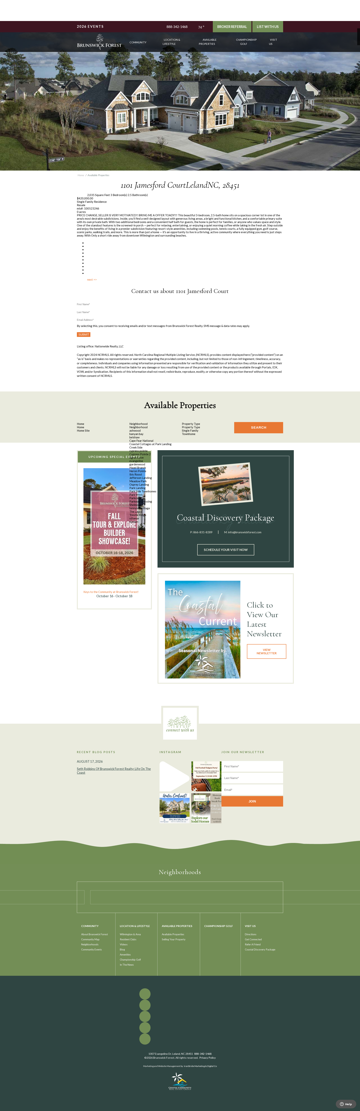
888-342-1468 (177, 27)
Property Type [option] (191, 427)
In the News (127, 964)
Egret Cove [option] (136, 457)
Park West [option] (135, 494)
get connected (253, 939)
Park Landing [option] (137, 488)
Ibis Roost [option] (135, 474)
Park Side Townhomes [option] (142, 491)
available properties (208, 41)
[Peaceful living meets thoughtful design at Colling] (175, 776)
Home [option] (80, 427)
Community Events (91, 949)
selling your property (173, 939)
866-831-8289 (202, 532)
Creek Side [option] (135, 447)
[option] (114, 533)
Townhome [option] (188, 434)
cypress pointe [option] (138, 450)
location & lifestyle (171, 41)
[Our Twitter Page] (358, 32)
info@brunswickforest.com (244, 532)
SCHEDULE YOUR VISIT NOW (226, 550)
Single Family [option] (190, 430)
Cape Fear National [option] (141, 440)
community (138, 42)
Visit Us (273, 41)
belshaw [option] (134, 437)
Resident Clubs (128, 939)
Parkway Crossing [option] (140, 501)
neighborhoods (89, 944)
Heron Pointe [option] (137, 471)
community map (90, 939)
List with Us (268, 27)
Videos (124, 944)
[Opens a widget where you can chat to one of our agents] (346, 1104)
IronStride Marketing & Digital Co (200, 1066)
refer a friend (253, 944)
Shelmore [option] (135, 504)
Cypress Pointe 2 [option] (140, 454)
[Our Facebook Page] (358, 29)
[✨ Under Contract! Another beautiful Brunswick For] (175, 808)
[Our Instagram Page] (358, 38)
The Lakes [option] (135, 511)
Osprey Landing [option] (139, 484)
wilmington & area (130, 934)
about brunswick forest (94, 934)
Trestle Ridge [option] (137, 515)
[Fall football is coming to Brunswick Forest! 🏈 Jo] (206, 776)
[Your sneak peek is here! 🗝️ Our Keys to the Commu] (206, 808)
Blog (122, 949)
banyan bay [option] (136, 434)
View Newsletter (267, 651)
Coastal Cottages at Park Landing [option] (150, 444)
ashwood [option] (135, 430)
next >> (92, 279)
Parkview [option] (135, 498)
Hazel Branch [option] (137, 467)
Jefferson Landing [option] (140, 477)
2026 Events (90, 26)
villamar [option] (134, 518)
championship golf (246, 41)
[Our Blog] (358, 41)
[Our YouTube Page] (358, 35)
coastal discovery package (260, 949)
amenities (125, 954)
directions (250, 934)
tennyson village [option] (139, 508)
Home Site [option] (83, 430)
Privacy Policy (207, 1057)
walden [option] (133, 521)
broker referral (232, 27)
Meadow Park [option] (138, 481)
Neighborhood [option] (138, 427)
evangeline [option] (136, 461)
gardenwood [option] (137, 464)
